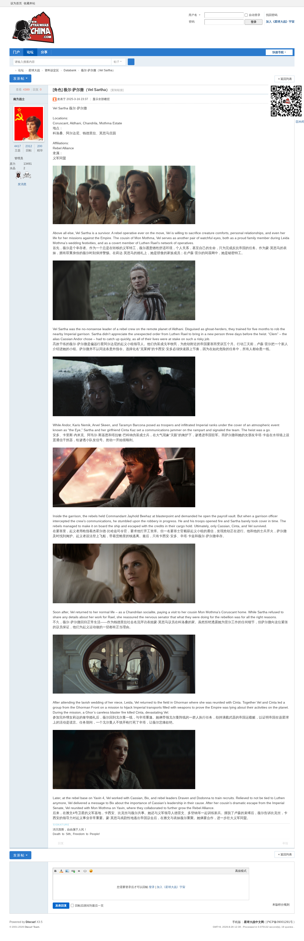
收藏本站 (29, 3)
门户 (16, 52)
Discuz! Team (32, 927)
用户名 (193, 15)
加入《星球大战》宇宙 (280, 21)
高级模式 (241, 871)
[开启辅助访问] (288, 3)
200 (39, 146)
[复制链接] (117, 90)
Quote (79, 871)
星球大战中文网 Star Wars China (11, 70)
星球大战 (34, 70)
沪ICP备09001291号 (279, 922)
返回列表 (286, 79)
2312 (28, 146)
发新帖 (19, 78)
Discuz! (31, 922)
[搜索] (131, 61)
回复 (61, 843)
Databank (70, 70)
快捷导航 (278, 52)
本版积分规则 (281, 904)
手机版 (236, 922)
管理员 (18, 158)
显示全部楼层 (101, 99)
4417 (17, 146)
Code (85, 871)
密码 (192, 21)
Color (61, 871)
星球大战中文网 (254, 922)
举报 (285, 843)
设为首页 (16, 3)
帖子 (116, 61)
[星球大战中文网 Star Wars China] (33, 27)
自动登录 (254, 15)
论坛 (30, 52)
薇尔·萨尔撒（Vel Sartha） (98, 70)
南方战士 (19, 99)
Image (67, 871)
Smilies (91, 871)
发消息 (22, 184)
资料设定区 (52, 70)
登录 (152, 887)
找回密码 (271, 15)
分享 (44, 52)
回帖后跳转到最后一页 (89, 905)
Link (73, 871)
